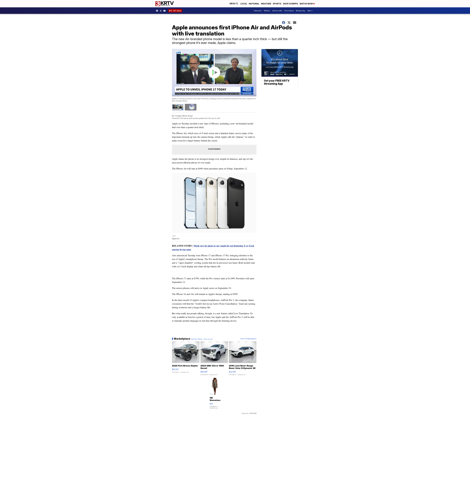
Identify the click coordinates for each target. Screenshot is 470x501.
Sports (277, 3)
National (254, 3)
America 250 (277, 10)
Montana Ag (300, 10)
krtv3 (157, 11)
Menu (233, 4)
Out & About (289, 10)
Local (243, 3)
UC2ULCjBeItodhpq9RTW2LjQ (165, 11)
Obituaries (258, 10)
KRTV (161, 11)
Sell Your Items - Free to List (201, 339)
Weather (266, 3)
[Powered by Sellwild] (252, 413)
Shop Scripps (290, 3)
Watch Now (306, 3)
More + (310, 10)
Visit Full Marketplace (248, 339)
